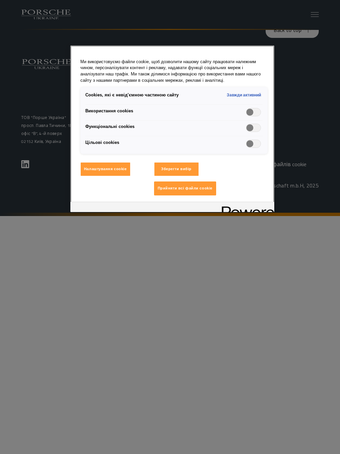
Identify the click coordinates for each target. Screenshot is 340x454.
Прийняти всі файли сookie (185, 188)
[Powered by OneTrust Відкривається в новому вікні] (245, 208)
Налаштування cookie (105, 169)
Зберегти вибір (176, 169)
